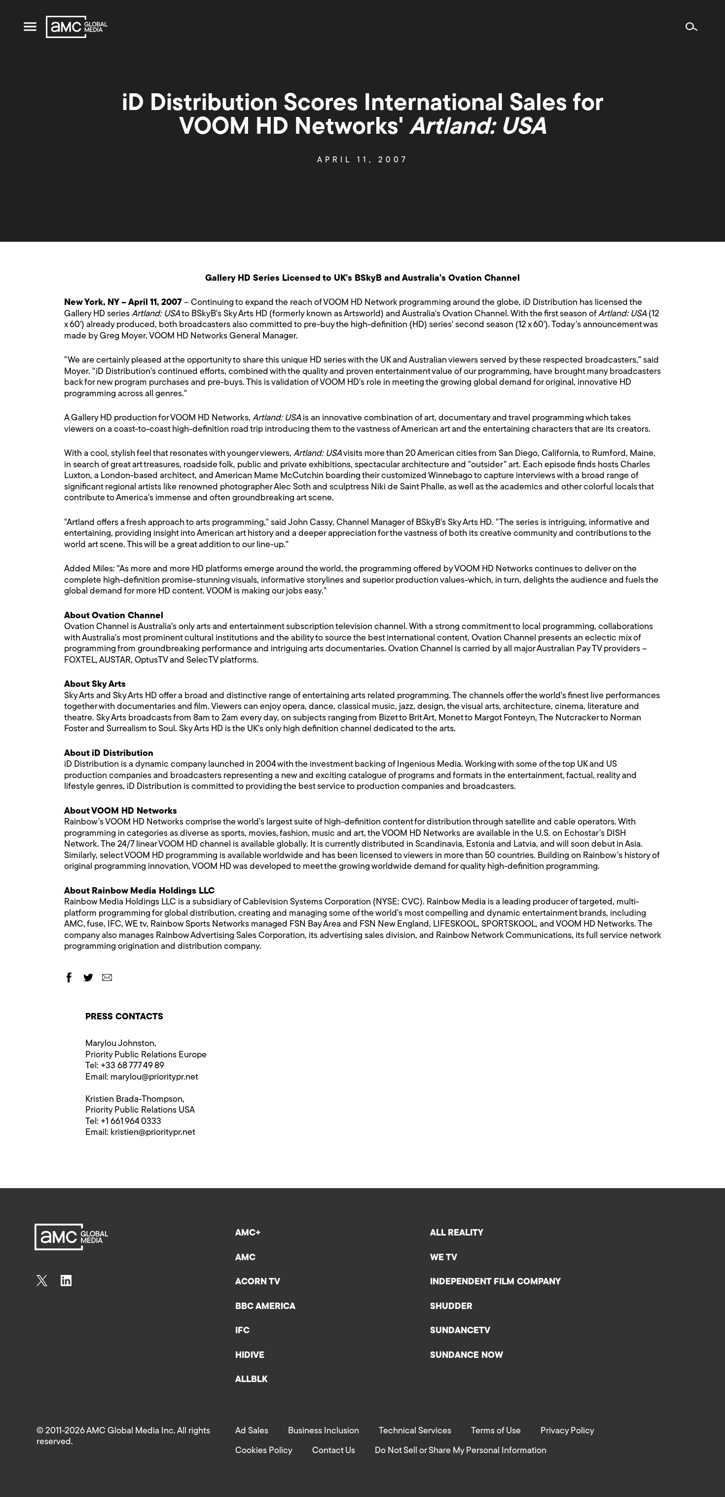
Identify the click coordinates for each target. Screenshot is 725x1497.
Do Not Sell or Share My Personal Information (460, 1451)
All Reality (456, 1233)
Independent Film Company (495, 1282)
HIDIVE (249, 1355)
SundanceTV (460, 1331)
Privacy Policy (567, 1431)
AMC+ (248, 1233)
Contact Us (333, 1451)
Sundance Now (466, 1355)
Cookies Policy (263, 1451)
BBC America (265, 1307)
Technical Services (415, 1431)
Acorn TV (257, 1282)
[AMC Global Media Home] (77, 27)
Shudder (451, 1307)
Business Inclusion (323, 1431)
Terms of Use (496, 1431)
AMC (245, 1258)
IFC (242, 1331)
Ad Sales (251, 1431)
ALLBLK (251, 1380)
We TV (443, 1258)
